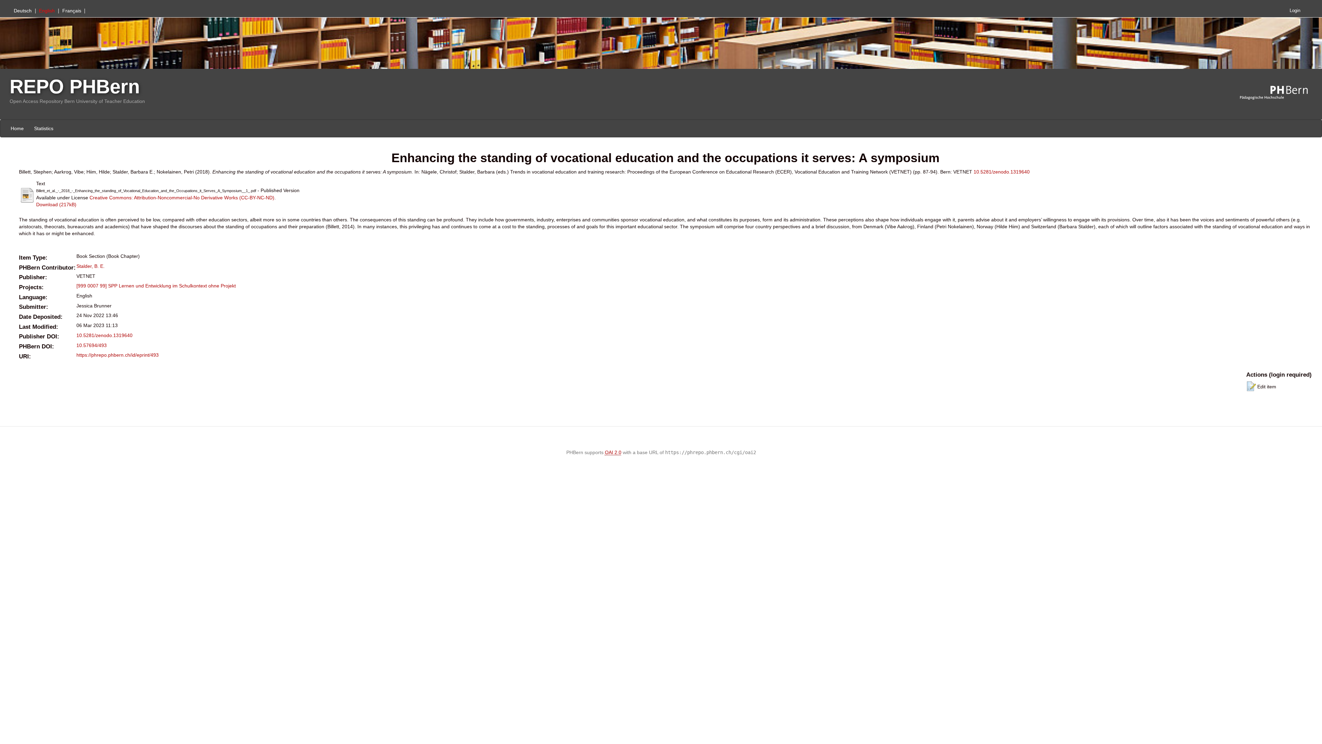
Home (17, 128)
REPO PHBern (75, 86)
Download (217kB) (56, 204)
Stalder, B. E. (90, 266)
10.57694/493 (91, 345)
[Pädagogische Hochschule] (1279, 93)
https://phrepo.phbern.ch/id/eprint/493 (117, 355)
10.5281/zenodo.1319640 (1002, 172)
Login (1295, 10)
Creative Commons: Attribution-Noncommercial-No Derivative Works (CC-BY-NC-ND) (182, 197)
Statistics (43, 128)
